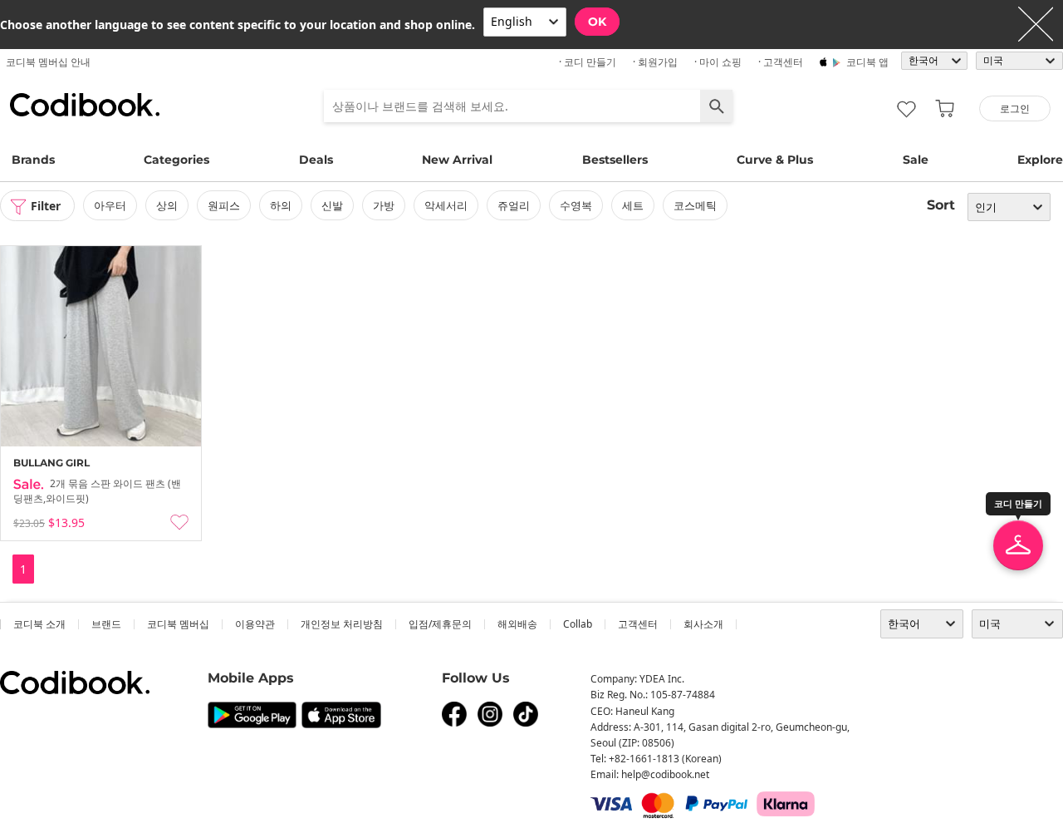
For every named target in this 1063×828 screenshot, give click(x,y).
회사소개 (703, 624)
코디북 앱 (867, 62)
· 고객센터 (780, 62)
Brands (33, 159)
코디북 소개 (39, 624)
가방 (383, 205)
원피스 (224, 205)
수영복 (576, 205)
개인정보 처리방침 (342, 624)
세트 (633, 205)
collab (577, 624)
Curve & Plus (775, 159)
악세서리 (446, 205)
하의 (280, 205)
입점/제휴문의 (440, 624)
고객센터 (638, 624)
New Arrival (457, 159)
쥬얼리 (513, 205)
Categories (176, 159)
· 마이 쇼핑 (718, 62)
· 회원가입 (655, 62)
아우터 (110, 205)
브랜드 (106, 624)
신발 (332, 205)
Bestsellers (615, 159)
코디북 (84, 105)
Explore (1040, 159)
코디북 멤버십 (178, 624)
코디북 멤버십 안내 (48, 62)
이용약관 (255, 624)
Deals (316, 159)
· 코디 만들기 (587, 62)
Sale (915, 159)
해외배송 (517, 624)
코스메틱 (695, 205)
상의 (167, 205)
